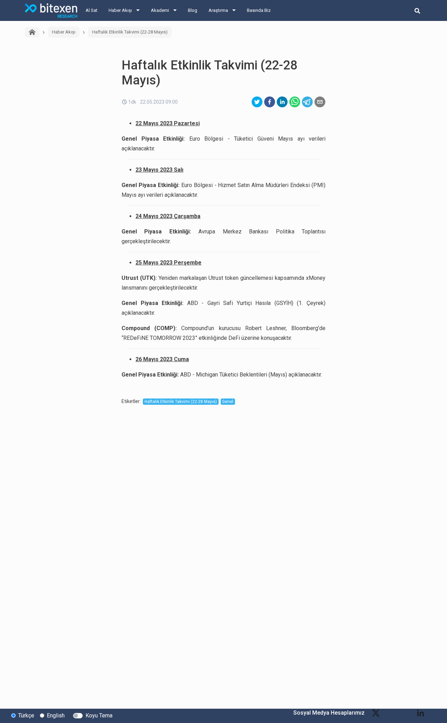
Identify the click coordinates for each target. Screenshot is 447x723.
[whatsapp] (294, 101)
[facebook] (269, 101)
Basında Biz (259, 10)
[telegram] (307, 101)
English (56, 715)
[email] (319, 101)
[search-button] (417, 10)
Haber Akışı (120, 10)
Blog (192, 10)
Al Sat (91, 10)
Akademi (160, 10)
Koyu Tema (99, 715)
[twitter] (257, 101)
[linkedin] (282, 101)
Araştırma (218, 10)
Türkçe (26, 715)
